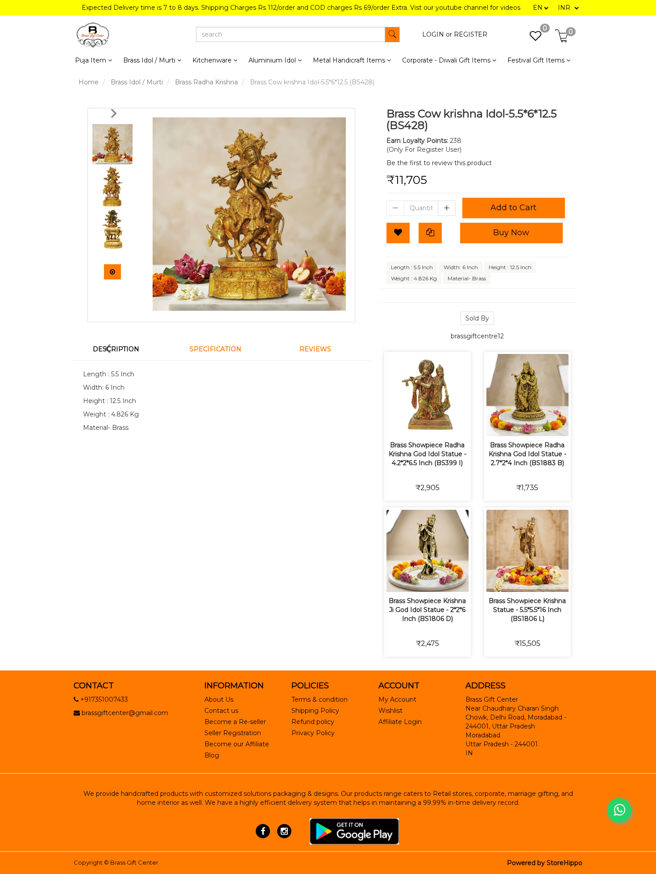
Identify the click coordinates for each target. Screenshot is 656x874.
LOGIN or (437, 34)
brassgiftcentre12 (477, 336)
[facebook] (263, 831)
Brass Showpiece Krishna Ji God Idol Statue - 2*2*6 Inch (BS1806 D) (427, 610)
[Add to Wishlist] (398, 233)
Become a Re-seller (235, 722)
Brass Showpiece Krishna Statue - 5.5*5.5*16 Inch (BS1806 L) (527, 610)
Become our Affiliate (236, 744)
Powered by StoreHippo (544, 863)
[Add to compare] (438, 423)
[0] (531, 38)
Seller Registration (232, 733)
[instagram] (284, 831)
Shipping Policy (315, 711)
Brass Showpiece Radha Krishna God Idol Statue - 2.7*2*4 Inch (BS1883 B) (527, 454)
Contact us (221, 711)
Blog (211, 755)
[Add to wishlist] (417, 423)
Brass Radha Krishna (206, 82)
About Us (218, 699)
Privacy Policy (313, 733)
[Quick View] (459, 423)
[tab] (122, 349)
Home (89, 82)
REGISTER (470, 34)
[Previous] (115, 113)
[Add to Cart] (396, 423)
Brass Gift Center (134, 862)
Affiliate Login (400, 722)
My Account (397, 699)
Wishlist (390, 711)
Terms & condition (319, 699)
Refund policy (312, 722)
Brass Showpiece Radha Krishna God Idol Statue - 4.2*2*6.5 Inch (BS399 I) (427, 454)
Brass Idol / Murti (137, 82)
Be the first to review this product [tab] (439, 163)
